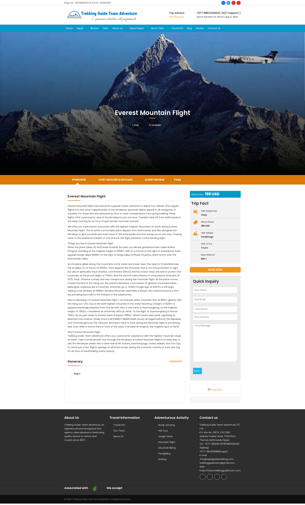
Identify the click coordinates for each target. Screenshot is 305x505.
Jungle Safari (165, 436)
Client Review (154, 180)
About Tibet (157, 28)
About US (117, 28)
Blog (189, 28)
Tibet (105, 28)
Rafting (162, 459)
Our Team (119, 430)
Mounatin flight (166, 442)
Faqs (177, 180)
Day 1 (77, 373)
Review (200, 28)
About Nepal (136, 28)
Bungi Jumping (166, 425)
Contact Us (214, 28)
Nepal (80, 28)
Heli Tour (163, 430)
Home (69, 28)
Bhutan (94, 28)
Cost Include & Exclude (115, 180)
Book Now (215, 269)
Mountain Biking (167, 447)
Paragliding (164, 453)
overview (79, 180)
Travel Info (177, 28)
